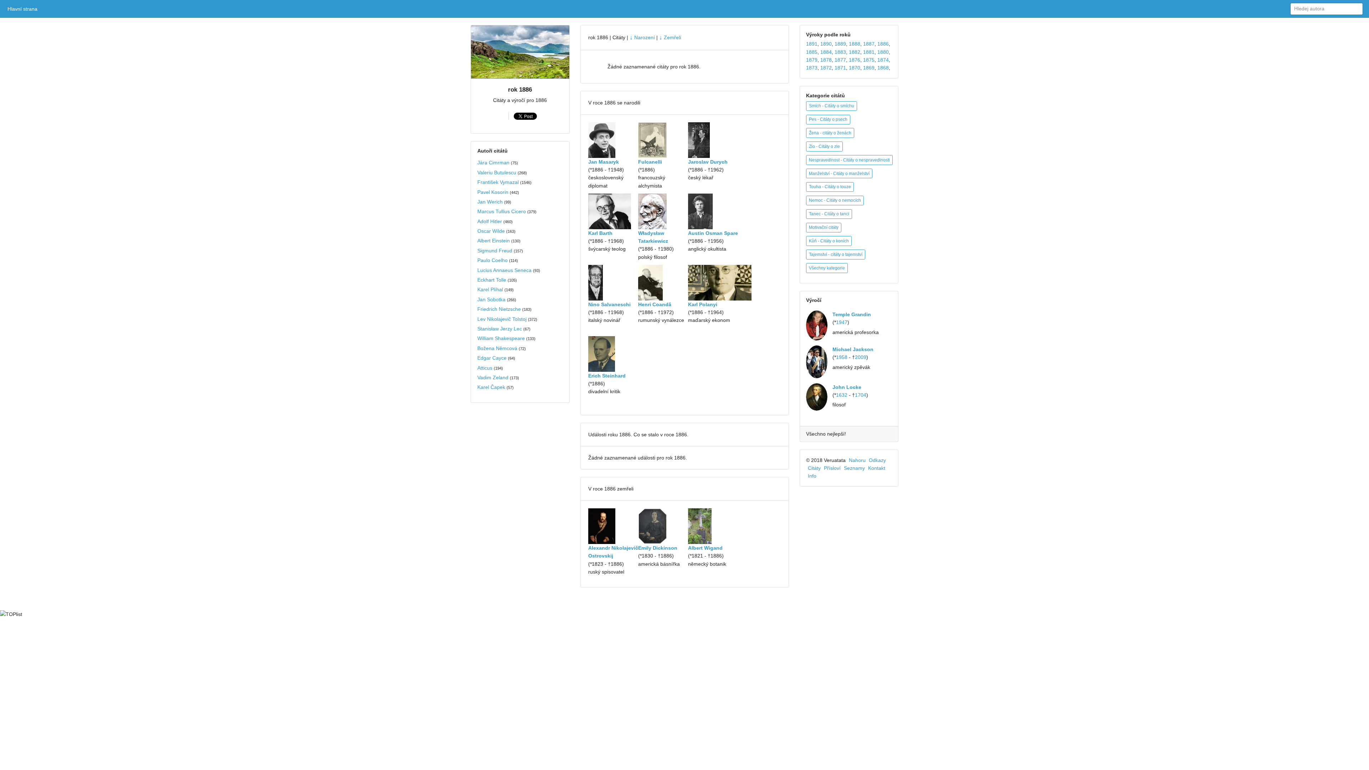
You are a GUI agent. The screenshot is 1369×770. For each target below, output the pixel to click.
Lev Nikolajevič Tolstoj (502, 319)
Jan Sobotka (491, 299)
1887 (869, 44)
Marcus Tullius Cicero (501, 211)
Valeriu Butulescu (496, 172)
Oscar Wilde (491, 231)
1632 (841, 395)
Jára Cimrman (493, 162)
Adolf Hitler (489, 221)
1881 (869, 52)
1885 (811, 52)
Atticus (484, 368)
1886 (883, 44)
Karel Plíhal (490, 289)
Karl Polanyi (702, 304)
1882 (854, 52)
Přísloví (832, 468)
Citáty (814, 468)
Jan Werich (490, 202)
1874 (883, 60)
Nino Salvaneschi (609, 304)
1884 (826, 52)
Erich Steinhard (607, 376)
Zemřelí (670, 37)
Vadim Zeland (492, 377)
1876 (854, 60)
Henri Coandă (654, 304)
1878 (826, 60)
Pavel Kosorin (492, 192)
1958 (841, 357)
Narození (642, 37)
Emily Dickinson (657, 548)
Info (812, 476)
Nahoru (857, 460)
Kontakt (876, 468)
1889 (840, 44)
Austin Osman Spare (713, 233)
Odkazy (877, 460)
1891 (811, 44)
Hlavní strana (23, 9)
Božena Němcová (497, 348)
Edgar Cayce (492, 358)
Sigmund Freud (494, 250)
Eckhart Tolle (491, 280)
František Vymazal (498, 182)
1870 (854, 68)
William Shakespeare (501, 338)
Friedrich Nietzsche (499, 309)
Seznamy (854, 468)
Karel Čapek (491, 387)
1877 (840, 60)
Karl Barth (600, 233)
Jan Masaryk (603, 162)
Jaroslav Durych (708, 162)
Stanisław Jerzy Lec (499, 329)
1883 (840, 52)
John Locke (846, 387)
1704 (860, 395)
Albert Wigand (705, 548)
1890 (826, 44)
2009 (860, 357)
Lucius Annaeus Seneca (504, 270)
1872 (826, 68)
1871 (840, 68)
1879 (811, 60)
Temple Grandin (851, 314)
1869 (869, 68)
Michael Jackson (852, 349)
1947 (841, 322)
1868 (883, 68)
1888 (854, 44)
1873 (811, 68)
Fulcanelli (650, 162)
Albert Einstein (493, 240)
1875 (869, 60)
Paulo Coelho (492, 260)
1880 (883, 52)
